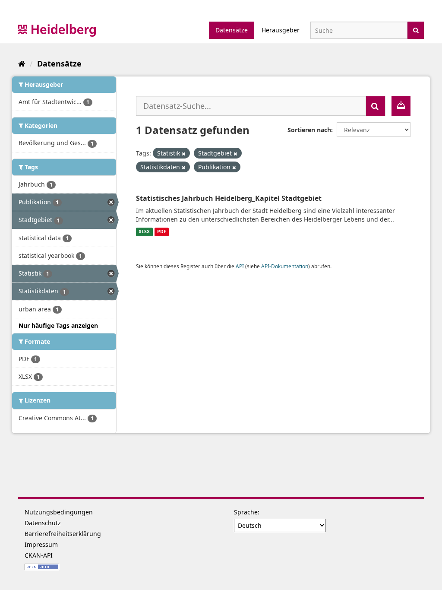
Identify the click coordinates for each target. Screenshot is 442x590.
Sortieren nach (309, 130)
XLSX (144, 232)
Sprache (246, 512)
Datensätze (231, 30)
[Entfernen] (184, 153)
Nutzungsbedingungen (59, 512)
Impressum (41, 544)
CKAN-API (39, 555)
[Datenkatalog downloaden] (400, 106)
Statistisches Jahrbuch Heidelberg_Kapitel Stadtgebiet (229, 198)
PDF (161, 232)
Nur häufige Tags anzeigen (58, 325)
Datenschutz (43, 523)
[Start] (21, 63)
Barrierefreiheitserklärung (63, 534)
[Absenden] (416, 29)
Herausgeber (281, 30)
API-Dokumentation (284, 266)
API (240, 266)
